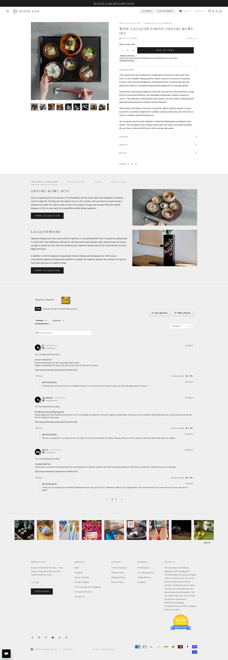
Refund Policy (117, 572)
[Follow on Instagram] (39, 637)
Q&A (76, 567)
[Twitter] (132, 164)
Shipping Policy (118, 577)
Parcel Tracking (81, 577)
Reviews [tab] (40, 320)
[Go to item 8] (93, 107)
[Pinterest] (136, 164)
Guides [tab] (98, 182)
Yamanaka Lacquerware (158, 23)
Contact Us (79, 596)
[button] (187, 376)
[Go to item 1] (34, 107)
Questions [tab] (56, 320)
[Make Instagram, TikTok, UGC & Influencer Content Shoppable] (207, 543)
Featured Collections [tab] (44, 182)
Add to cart (165, 50)
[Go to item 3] (51, 107)
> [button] (121, 499)
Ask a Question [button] (160, 313)
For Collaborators (145, 572)
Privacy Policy (117, 582)
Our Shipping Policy (127, 60)
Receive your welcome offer (114, 3)
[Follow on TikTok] (59, 637)
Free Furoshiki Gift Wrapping (87, 587)
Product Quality (81, 582)
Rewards (78, 572)
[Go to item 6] (76, 107)
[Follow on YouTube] (52, 637)
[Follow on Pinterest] (46, 637)
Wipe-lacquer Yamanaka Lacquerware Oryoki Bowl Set (56, 370)
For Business (143, 567)
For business (165, 11)
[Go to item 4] (60, 107)
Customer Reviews (83, 591)
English (199, 11)
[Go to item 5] (68, 107)
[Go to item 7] (85, 107)
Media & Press (144, 577)
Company (141, 582)
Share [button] (40, 376)
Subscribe (42, 591)
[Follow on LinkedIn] (66, 637)
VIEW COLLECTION (47, 215)
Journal (147, 11)
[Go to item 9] (102, 107)
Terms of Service (119, 567)
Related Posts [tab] (76, 182)
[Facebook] (128, 164)
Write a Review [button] (184, 313)
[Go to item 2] (43, 107)
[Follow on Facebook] (32, 637)
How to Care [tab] (118, 182)
